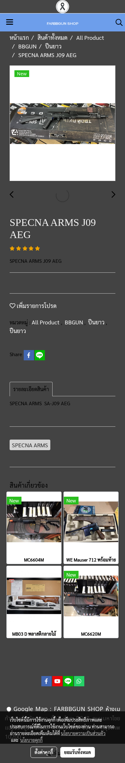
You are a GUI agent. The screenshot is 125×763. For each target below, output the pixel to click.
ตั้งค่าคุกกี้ (44, 752)
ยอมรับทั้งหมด (77, 752)
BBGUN (74, 322)
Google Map (30, 709)
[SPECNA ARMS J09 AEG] (62, 123)
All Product (46, 322)
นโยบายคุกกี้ (31, 740)
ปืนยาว (97, 322)
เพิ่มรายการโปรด (36, 305)
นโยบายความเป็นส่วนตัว (83, 733)
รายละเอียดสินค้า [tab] (31, 389)
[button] (117, 22)
